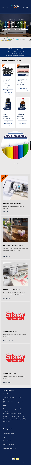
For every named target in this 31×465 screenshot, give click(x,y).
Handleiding (6, 256)
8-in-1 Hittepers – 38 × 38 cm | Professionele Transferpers (8, 81)
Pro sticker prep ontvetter (7, 113)
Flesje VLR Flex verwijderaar (21, 113)
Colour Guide (7, 340)
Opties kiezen (23, 89)
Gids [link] (4, 212)
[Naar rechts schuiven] (19, 45)
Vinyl (15, 164)
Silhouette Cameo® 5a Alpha (22, 79)
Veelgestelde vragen (8, 433)
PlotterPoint (8, 462)
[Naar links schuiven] (12, 45)
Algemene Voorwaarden (9, 437)
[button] (3, 7)
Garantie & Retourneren (9, 448)
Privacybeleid (7, 441)
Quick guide (7, 382)
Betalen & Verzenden (8, 444)
